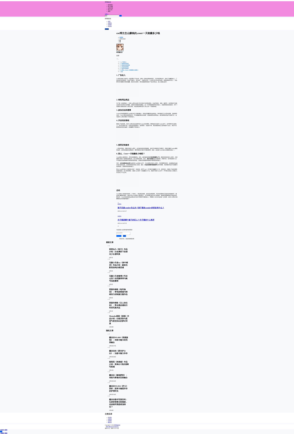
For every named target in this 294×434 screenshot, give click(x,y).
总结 (122, 71)
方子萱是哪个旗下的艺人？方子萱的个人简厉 (136, 220)
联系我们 (110, 4)
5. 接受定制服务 (125, 68)
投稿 (107, 29)
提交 (124, 235)
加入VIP (110, 9)
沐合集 (110, 417)
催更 (109, 11)
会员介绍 (110, 8)
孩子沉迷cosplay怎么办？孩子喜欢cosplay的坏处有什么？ (141, 208)
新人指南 (110, 6)
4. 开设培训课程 (125, 66)
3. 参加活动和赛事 (125, 65)
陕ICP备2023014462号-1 (112, 426)
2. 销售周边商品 (125, 63)
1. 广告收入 (123, 62)
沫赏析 (110, 420)
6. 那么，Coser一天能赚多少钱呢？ (129, 70)
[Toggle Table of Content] (117, 59)
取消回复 (119, 235)
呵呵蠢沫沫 (117, 425)
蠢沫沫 (110, 422)
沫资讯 (121, 37)
